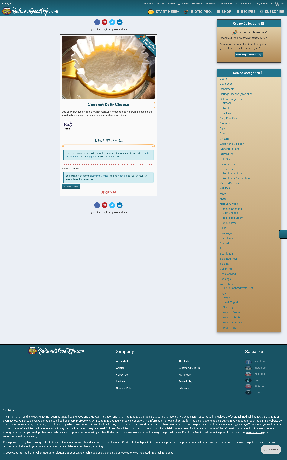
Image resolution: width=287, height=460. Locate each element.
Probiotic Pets (228, 222)
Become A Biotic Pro (189, 368)
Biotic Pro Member (99, 175)
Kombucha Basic (233, 173)
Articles (120, 368)
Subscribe (184, 388)
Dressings (226, 133)
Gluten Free (226, 154)
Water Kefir (226, 284)
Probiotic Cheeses (231, 208)
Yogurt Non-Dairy (233, 322)
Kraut (226, 108)
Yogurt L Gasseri (232, 312)
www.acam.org (255, 432)
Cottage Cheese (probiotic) (236, 94)
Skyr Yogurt (226, 233)
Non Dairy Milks (229, 203)
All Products (122, 361)
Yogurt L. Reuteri (232, 317)
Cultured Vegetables (232, 99)
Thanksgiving (228, 273)
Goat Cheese (230, 212)
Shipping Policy (124, 388)
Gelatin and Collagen (232, 143)
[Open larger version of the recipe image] (108, 67)
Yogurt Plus (229, 327)
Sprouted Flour (228, 258)
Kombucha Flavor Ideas (236, 178)
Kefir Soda (226, 159)
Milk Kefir (225, 188)
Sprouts (224, 263)
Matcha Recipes (229, 183)
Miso (223, 193)
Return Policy (186, 381)
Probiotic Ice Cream (231, 217)
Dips (222, 128)
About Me (184, 361)
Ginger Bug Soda (229, 148)
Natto (223, 198)
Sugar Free (226, 268)
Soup (223, 248)
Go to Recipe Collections (247, 55)
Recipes (120, 381)
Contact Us (122, 374)
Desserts (225, 123)
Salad (223, 228)
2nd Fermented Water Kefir (238, 288)
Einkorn (224, 138)
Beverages (226, 83)
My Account (185, 374)
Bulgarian (228, 297)
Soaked (224, 243)
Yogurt (224, 293)
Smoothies (226, 238)
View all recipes (72, 187)
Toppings (225, 279)
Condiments (227, 88)
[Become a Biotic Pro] (235, 32)
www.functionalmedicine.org (20, 436)
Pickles (227, 113)
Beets (223, 78)
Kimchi (227, 103)
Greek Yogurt (230, 302)
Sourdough (226, 253)
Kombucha (226, 169)
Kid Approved (228, 164)
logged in (92, 156)
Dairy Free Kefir (229, 118)
